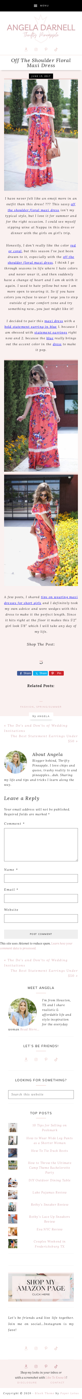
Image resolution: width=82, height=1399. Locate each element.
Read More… (29, 1029)
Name (11, 870)
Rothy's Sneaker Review (50, 1205)
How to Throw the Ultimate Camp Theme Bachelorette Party (50, 1168)
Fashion (27, 706)
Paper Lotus (69, 1393)
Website (11, 910)
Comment (14, 823)
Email (11, 889)
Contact (57, 1382)
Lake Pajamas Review (50, 1192)
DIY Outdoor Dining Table (50, 1180)
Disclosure (27, 1382)
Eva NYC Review (50, 1229)
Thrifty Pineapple (41, 29)
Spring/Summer (49, 706)
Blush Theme (44, 1393)
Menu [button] (44, 5)
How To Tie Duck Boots (49, 1151)
